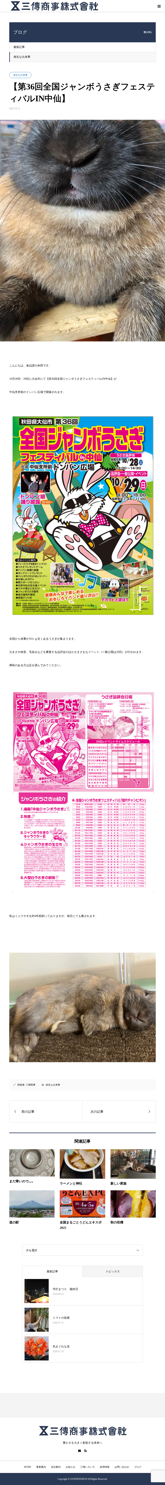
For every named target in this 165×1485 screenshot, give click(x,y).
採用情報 (104, 1467)
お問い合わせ (121, 1467)
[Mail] (79, 1450)
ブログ (137, 1467)
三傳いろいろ (87, 1467)
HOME (27, 1467)
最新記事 (19, 47)
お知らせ (70, 1467)
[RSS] (85, 1450)
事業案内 (41, 1467)
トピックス (113, 1271)
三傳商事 (30, 1084)
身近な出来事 (21, 56)
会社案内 (56, 1467)
